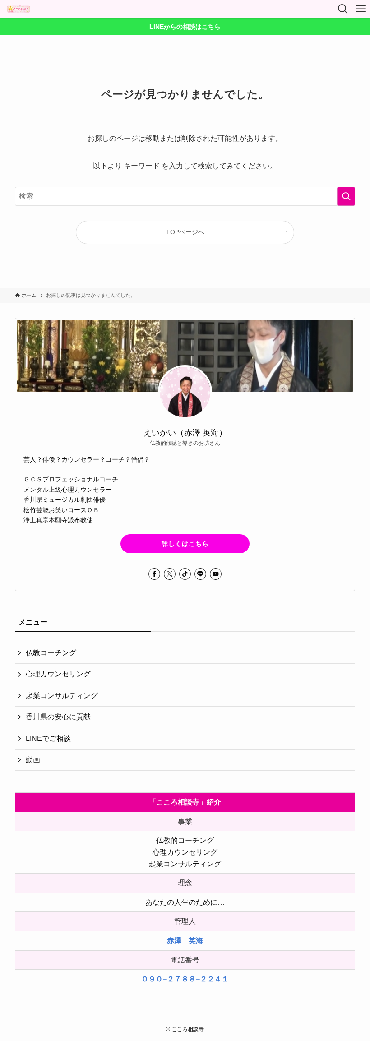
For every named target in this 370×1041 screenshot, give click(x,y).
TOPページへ (185, 232)
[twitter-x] (170, 574)
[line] (200, 574)
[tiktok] (185, 574)
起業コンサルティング (62, 695)
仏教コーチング (51, 653)
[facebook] (154, 574)
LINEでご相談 (48, 738)
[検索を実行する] (346, 196)
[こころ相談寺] (18, 9)
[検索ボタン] (343, 9)
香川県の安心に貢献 (58, 717)
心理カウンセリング (58, 674)
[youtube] (216, 574)
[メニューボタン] (361, 9)
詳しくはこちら (185, 543)
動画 (33, 759)
